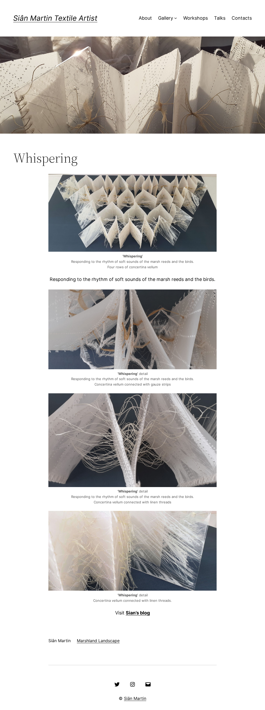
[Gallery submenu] (175, 18)
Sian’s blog (138, 612)
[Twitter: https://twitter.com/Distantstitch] (117, 684)
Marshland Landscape (98, 640)
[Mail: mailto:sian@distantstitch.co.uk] (148, 684)
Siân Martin (135, 698)
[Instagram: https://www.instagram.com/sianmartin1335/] (132, 684)
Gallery (165, 18)
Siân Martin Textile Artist (55, 18)
